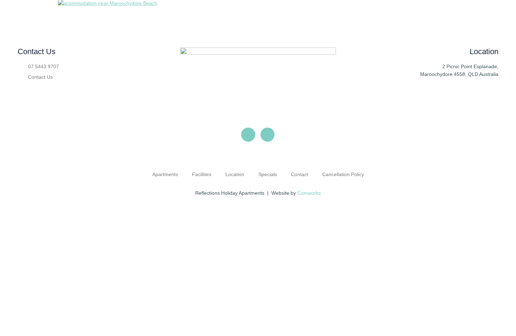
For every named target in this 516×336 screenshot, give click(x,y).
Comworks (309, 193)
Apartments (165, 174)
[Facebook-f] (248, 135)
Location (234, 174)
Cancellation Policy (343, 174)
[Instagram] (267, 135)
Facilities (201, 174)
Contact (299, 174)
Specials (267, 174)
